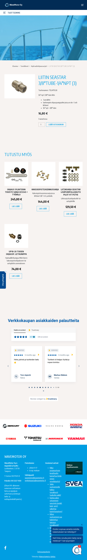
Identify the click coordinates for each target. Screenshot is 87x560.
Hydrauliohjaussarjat (39, 66)
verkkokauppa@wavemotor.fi (35, 480)
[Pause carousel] (43, 391)
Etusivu (15, 66)
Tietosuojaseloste (43, 552)
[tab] (29, 387)
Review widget (36, 399)
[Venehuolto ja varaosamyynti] (14, 5)
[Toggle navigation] (82, 5)
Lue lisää (16, 206)
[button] (3, 280)
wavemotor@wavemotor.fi (34, 478)
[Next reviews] (79, 366)
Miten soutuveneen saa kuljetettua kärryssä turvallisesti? (56, 519)
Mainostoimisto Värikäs (47, 556)
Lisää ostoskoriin (56, 124)
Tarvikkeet (24, 66)
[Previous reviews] (8, 366)
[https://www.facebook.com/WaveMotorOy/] (5, 547)
